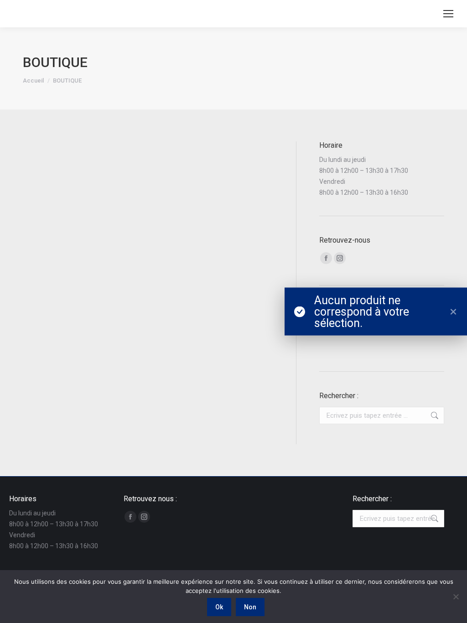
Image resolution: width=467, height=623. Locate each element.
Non (250, 607)
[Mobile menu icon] (448, 13)
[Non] (455, 596)
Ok (219, 607)
